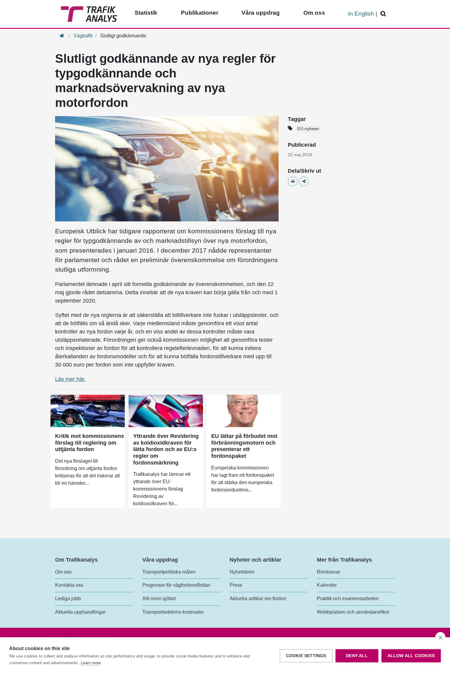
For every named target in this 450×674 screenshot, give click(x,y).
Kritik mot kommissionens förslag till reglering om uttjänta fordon (89, 442)
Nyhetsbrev (242, 571)
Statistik (146, 12)
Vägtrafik (83, 35)
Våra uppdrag (261, 12)
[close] (440, 637)
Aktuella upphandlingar (80, 612)
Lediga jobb (68, 598)
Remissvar (328, 571)
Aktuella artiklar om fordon (258, 598)
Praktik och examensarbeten (348, 598)
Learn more (91, 663)
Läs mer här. (70, 379)
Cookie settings (306, 655)
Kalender (327, 585)
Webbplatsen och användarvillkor (353, 612)
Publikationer (199, 12)
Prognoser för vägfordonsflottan (176, 585)
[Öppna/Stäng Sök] (384, 14)
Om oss (314, 12)
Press (236, 585)
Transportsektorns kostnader (173, 612)
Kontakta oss (69, 585)
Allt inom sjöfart (159, 598)
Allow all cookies (411, 655)
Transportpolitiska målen (169, 571)
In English (361, 13)
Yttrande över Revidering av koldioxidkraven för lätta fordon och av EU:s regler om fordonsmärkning (166, 449)
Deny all (357, 655)
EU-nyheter (308, 128)
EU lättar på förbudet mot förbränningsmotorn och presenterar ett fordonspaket (244, 446)
